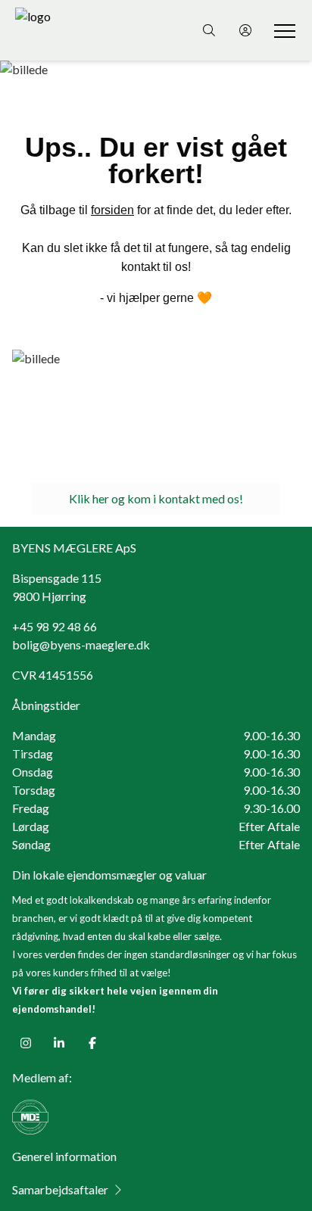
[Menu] (282, 30)
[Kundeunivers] (245, 30)
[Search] (209, 30)
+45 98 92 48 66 (54, 626)
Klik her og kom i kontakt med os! (156, 498)
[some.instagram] (25, 1043)
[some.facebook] (92, 1043)
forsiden (112, 210)
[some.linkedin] (59, 1043)
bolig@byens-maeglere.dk (81, 644)
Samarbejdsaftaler (60, 1189)
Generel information (64, 1156)
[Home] (85, 30)
